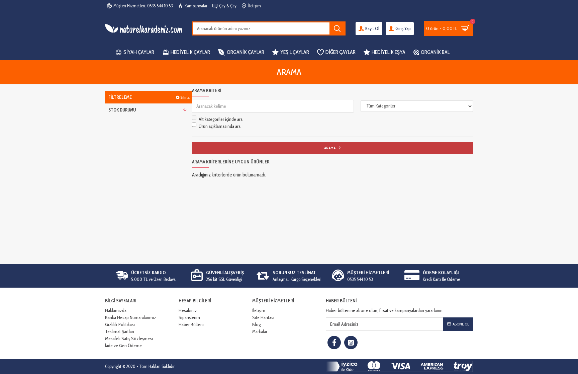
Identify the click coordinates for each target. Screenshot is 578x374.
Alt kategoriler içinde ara (221, 119)
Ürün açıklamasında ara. (220, 126)
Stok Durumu (122, 110)
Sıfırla (185, 97)
